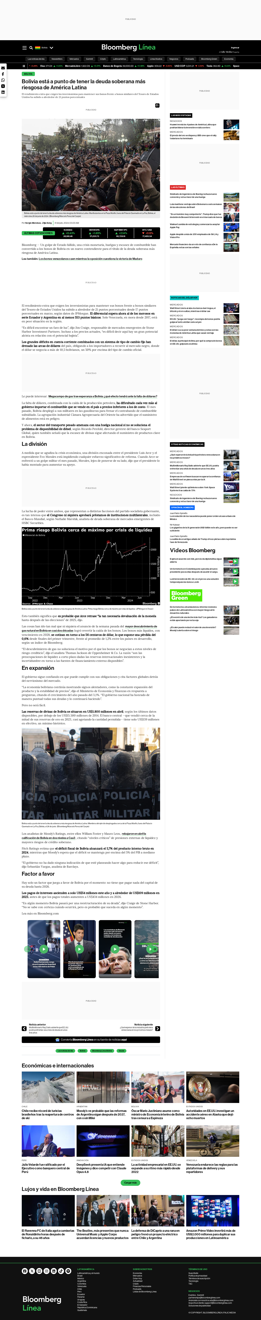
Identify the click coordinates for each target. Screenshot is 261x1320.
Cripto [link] (103, 59)
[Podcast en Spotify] (68, 1271)
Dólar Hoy (137, 1278)
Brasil (79, 1276)
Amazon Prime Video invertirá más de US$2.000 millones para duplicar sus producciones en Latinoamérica (210, 1234)
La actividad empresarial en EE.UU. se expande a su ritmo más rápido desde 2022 (156, 1168)
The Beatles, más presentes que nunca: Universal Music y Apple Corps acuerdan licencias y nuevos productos (103, 1234)
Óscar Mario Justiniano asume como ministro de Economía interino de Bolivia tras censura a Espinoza (157, 1114)
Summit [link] (89, 59)
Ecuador (81, 1294)
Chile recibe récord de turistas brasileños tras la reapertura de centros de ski (48, 1114)
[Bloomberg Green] (204, 595)
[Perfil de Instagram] (47, 1271)
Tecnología (193, 1281)
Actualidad (137, 1281)
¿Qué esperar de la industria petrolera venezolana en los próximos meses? (136, 1028)
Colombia (81, 1284)
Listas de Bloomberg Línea (144, 1291)
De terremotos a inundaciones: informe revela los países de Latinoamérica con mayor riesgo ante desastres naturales (193, 610)
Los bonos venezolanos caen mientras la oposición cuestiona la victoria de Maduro (90, 259)
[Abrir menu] (24, 48)
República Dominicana (87, 1307)
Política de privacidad (197, 1276)
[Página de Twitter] (32, 1271)
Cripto (136, 1284)
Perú (79, 1291)
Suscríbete (193, 1273)
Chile (79, 1289)
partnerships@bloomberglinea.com (204, 1297)
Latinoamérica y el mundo (88, 1273)
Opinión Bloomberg (182, 507)
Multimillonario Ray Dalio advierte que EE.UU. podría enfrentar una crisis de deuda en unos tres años (49, 1030)
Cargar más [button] (130, 1182)
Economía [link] (228, 59)
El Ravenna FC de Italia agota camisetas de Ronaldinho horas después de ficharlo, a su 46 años (48, 1234)
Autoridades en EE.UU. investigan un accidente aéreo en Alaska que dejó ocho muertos (210, 1114)
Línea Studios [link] (156, 59)
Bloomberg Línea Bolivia (102, 1051)
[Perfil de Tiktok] (61, 1271)
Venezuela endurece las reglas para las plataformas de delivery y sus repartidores (212, 1168)
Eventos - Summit (196, 1295)
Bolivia (28, 74)
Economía (137, 1273)
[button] (157, 105)
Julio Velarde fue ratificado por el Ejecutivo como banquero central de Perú (46, 1168)
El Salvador (82, 1305)
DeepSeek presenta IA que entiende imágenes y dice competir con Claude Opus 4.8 (101, 1168)
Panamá (80, 1297)
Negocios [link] (173, 59)
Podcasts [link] (189, 59)
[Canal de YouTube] (39, 1271)
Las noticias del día (65, 1051)
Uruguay (81, 1299)
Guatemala (82, 1310)
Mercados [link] (74, 59)
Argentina (81, 1281)
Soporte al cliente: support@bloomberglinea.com (210, 1303)
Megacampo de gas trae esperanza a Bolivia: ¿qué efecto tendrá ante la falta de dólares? (102, 396)
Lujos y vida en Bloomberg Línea (60, 1189)
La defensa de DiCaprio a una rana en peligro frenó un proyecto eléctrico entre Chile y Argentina (155, 1234)
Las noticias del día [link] (36, 59)
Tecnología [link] (138, 59)
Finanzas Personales (142, 1286)
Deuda (121, 1051)
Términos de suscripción (199, 1278)
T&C (190, 1284)
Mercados (137, 1276)
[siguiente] (157, 1028)
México (80, 1278)
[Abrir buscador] (31, 48)
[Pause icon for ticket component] (24, 66)
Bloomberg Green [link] (209, 59)
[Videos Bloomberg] (204, 550)
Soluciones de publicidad (199, 1305)
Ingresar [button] (235, 47)
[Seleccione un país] (51, 48)
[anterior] (24, 1028)
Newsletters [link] (57, 59)
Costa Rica (82, 1302)
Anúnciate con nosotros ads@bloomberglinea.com (210, 1300)
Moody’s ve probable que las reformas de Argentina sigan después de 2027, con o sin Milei (102, 1114)
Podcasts (137, 1289)
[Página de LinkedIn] (54, 1271)
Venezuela (81, 1286)
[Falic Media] (221, 52)
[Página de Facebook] (25, 1271)
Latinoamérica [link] (119, 59)
